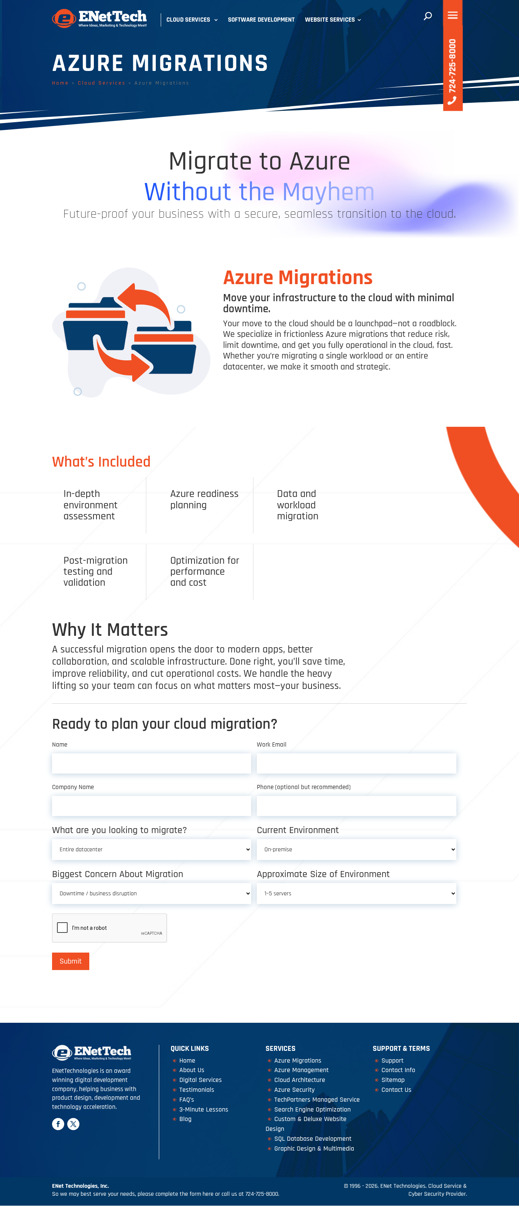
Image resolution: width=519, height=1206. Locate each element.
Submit (71, 961)
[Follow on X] (73, 1124)
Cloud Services (188, 20)
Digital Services (200, 1079)
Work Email (271, 745)
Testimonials (196, 1089)
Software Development (261, 20)
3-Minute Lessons (203, 1109)
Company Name (73, 787)
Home (60, 83)
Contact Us (396, 1089)
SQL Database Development (312, 1138)
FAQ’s (186, 1099)
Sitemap (393, 1079)
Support (392, 1060)
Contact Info (398, 1070)
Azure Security (294, 1089)
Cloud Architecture (299, 1079)
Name (59, 745)
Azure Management (301, 1070)
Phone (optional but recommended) (304, 787)
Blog (185, 1119)
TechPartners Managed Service (317, 1099)
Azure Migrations (297, 1060)
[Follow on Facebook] (58, 1124)
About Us (191, 1070)
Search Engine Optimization (312, 1109)
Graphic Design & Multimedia (314, 1148)
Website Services (330, 20)
